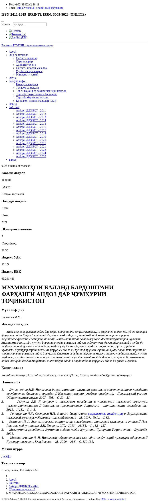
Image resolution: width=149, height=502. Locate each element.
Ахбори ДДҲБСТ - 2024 (31, 153)
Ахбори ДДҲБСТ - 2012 (31, 113)
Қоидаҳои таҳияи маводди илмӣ (36, 100)
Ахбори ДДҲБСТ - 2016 (31, 126)
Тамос (12, 159)
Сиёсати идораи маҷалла (31, 67)
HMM (103, 499)
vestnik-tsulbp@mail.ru (49, 7)
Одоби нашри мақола (29, 71)
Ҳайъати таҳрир (26, 64)
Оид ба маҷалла (18, 54)
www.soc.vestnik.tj (117, 499)
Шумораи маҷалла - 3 (22, 489)
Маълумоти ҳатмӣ (27, 74)
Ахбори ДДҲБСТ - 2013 (31, 117)
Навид (13, 103)
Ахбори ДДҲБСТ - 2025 (31, 156)
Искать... (6, 24)
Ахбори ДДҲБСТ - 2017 (31, 130)
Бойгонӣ (14, 107)
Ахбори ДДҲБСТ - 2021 (31, 143)
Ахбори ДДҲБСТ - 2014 (31, 120)
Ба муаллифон (17, 81)
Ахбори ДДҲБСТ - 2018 (31, 133)
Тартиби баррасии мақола (32, 97)
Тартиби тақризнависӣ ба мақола (36, 94)
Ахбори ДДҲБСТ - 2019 (31, 136)
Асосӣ (13, 51)
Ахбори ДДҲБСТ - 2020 (31, 140)
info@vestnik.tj (26, 7)
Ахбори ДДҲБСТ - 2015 (31, 123)
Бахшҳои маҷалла (27, 84)
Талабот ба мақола (27, 87)
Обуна (13, 77)
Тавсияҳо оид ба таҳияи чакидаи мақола (41, 90)
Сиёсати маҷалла (26, 58)
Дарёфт (6, 456)
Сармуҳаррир (24, 61)
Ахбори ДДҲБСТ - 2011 (31, 110)
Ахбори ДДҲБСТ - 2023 (31, 149)
